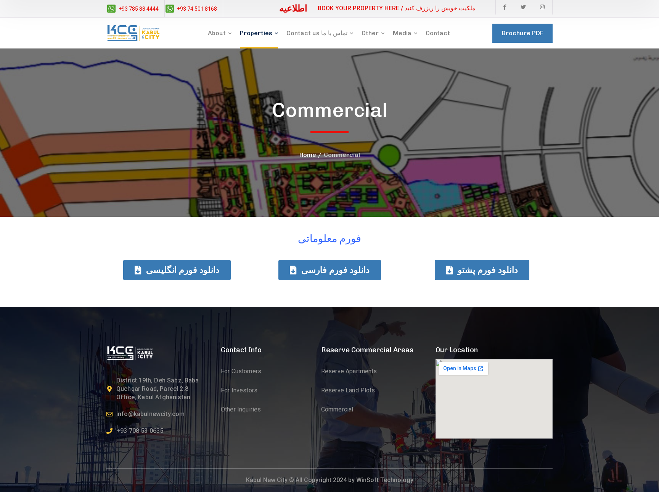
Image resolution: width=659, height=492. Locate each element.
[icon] (504, 7)
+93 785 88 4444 (139, 9)
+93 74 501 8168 (197, 9)
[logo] (129, 352)
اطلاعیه (293, 8)
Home (307, 154)
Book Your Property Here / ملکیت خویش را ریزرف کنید (397, 8)
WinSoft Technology (384, 480)
